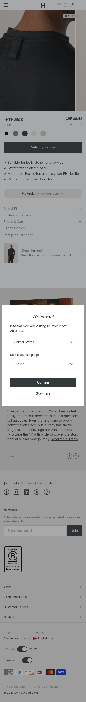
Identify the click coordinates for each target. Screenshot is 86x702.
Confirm (43, 382)
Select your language (24, 355)
